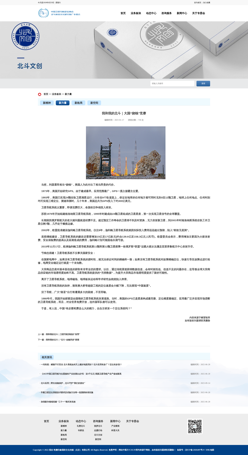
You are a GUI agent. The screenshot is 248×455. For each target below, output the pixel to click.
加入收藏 (206, 3)
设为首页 (197, 3)
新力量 (68, 94)
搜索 (203, 83)
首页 (46, 94)
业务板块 (56, 94)
